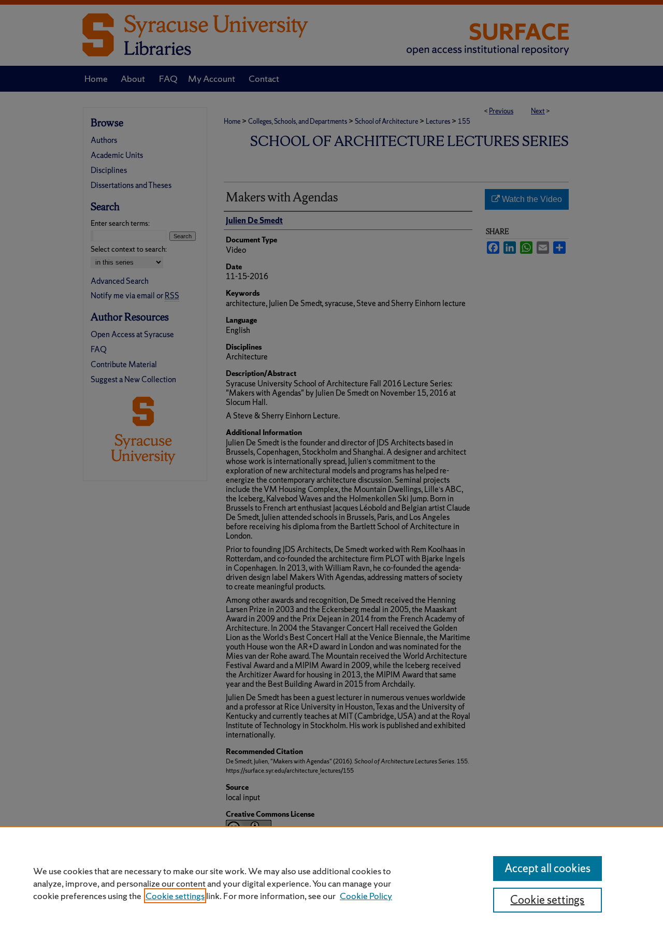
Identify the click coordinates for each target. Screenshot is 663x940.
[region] (331, 883)
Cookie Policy (366, 896)
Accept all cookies (547, 868)
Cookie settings (175, 896)
